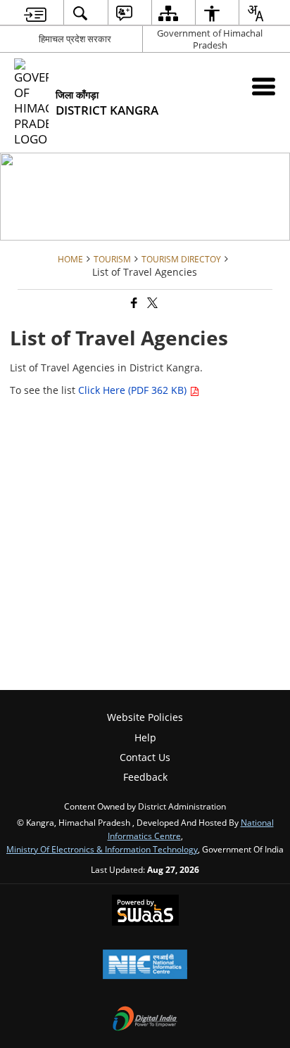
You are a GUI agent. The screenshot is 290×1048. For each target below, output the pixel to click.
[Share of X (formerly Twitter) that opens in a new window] (151, 303)
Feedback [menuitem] (145, 777)
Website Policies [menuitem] (145, 717)
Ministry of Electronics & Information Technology (102, 849)
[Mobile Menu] (263, 86)
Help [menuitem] (145, 737)
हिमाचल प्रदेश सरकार (75, 38)
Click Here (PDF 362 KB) (133, 390)
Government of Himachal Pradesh (210, 39)
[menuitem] (35, 13)
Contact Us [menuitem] (145, 757)
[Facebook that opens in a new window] (133, 303)
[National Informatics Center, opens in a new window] (145, 965)
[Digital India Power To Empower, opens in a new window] (145, 1019)
